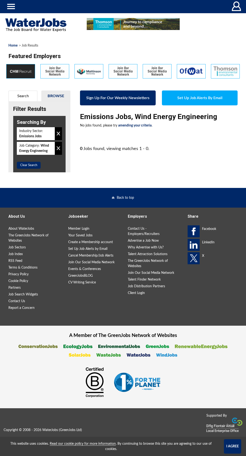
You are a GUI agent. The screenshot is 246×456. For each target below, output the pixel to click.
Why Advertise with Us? (146, 247)
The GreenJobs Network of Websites (28, 238)
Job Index (15, 254)
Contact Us (16, 301)
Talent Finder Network (144, 279)
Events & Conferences (84, 269)
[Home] (41, 25)
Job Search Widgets (23, 294)
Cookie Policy (18, 281)
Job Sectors (17, 247)
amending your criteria (135, 125)
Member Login (78, 228)
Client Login (136, 293)
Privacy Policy (18, 274)
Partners (14, 287)
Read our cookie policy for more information (83, 443)
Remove (58, 133)
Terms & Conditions (22, 267)
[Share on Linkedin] (194, 245)
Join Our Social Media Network (91, 262)
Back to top (125, 197)
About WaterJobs (21, 228)
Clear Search (28, 165)
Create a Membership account (90, 242)
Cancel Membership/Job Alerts (90, 255)
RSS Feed (15, 261)
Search (23, 96)
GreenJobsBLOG (80, 275)
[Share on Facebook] (194, 231)
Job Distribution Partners (146, 286)
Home (13, 45)
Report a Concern (21, 308)
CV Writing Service (82, 282)
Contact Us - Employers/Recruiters (144, 231)
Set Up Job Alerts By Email (199, 98)
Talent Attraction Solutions (147, 254)
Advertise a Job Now (143, 240)
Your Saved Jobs (80, 235)
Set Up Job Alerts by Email (87, 249)
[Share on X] (194, 258)
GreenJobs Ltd (70, 430)
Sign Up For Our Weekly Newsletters (117, 98)
